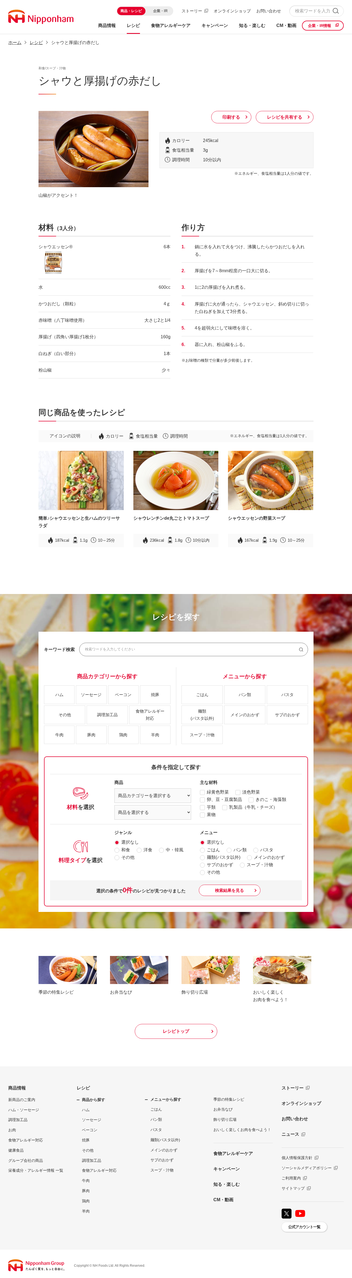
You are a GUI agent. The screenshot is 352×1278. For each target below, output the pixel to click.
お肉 (12, 1130)
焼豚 (86, 1140)
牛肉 (86, 1180)
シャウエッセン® (55, 246)
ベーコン (89, 1130)
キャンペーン (226, 1169)
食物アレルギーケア (233, 1153)
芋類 (211, 807)
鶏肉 (86, 1201)
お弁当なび (223, 1109)
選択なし (130, 842)
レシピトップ (176, 1031)
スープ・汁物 (260, 864)
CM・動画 (223, 1199)
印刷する (231, 117)
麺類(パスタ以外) (223, 857)
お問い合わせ (268, 11)
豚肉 (86, 1191)
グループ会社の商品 (25, 1160)
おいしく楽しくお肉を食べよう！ (242, 1129)
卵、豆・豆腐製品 (224, 799)
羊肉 (86, 1211)
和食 (125, 850)
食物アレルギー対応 (25, 1140)
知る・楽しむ (226, 1184)
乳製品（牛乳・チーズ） (253, 807)
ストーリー (192, 11)
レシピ (83, 1088)
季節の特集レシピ (228, 1099)
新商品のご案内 (21, 1099)
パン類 (240, 850)
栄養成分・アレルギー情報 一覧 (35, 1170)
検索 (335, 11)
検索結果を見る (229, 890)
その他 (127, 857)
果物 (211, 814)
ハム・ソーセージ (23, 1110)
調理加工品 (18, 1120)
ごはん (213, 850)
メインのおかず (269, 857)
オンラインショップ (232, 11)
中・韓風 (174, 850)
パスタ (266, 850)
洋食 (148, 850)
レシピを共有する (284, 117)
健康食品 (16, 1150)
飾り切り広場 (225, 1119)
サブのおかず (220, 864)
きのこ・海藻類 (270, 799)
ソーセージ (91, 1120)
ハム (86, 1110)
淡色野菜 (251, 792)
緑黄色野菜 (218, 792)
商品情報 (17, 1088)
